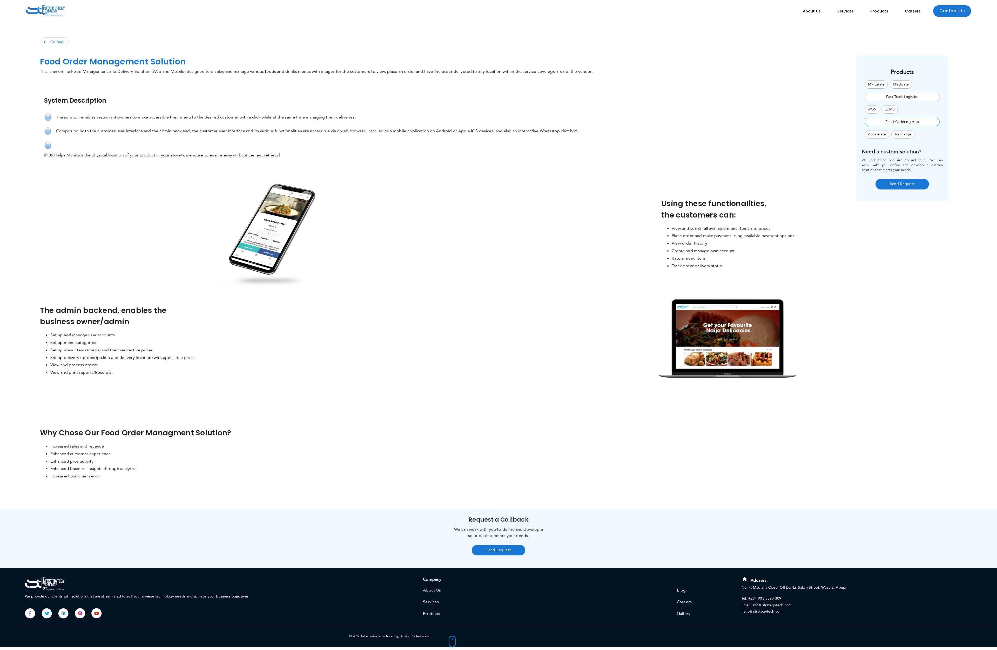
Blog (681, 590)
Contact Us (952, 11)
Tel (744, 598)
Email (746, 605)
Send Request (902, 183)
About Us (812, 11)
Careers (913, 11)
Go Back (57, 42)
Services (845, 11)
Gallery (683, 613)
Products (879, 11)
